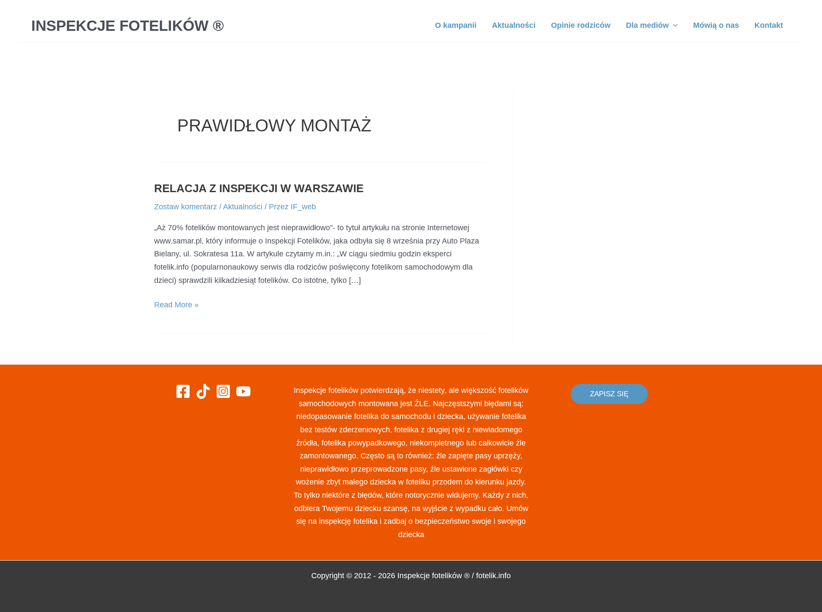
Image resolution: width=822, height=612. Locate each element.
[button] (609, 394)
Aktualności (242, 206)
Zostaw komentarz (185, 206)
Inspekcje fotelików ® (127, 25)
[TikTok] (203, 391)
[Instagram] (223, 391)
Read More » (176, 306)
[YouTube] (243, 391)
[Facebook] (183, 391)
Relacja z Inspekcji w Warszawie (258, 188)
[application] (673, 25)
